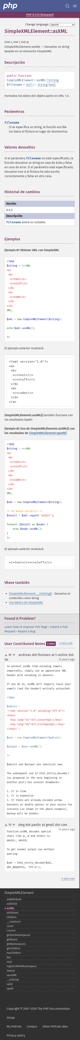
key (9, 957)
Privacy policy (16, 1035)
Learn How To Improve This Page (25, 627)
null (29, 84)
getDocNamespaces (18, 935)
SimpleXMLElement (18, 893)
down (13, 655)
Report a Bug (26, 631)
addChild (12, 903)
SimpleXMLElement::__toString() (30, 593)
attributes (12, 912)
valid (9, 984)
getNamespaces (16, 944)
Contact (32, 1026)
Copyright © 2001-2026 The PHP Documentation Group (38, 1013)
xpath (10, 988)
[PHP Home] (10, 6)
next (9, 961)
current (11, 930)
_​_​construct (13, 921)
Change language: (37, 24)
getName (12, 939)
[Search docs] (67, 6)
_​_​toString (13, 979)
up (6, 655)
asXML (10, 908)
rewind (11, 970)
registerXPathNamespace (22, 966)
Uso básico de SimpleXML (26, 602)
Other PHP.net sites (55, 1026)
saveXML (12, 975)
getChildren (13, 948)
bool (52, 84)
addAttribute (14, 899)
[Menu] (75, 6)
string (54, 80)
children (11, 917)
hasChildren (14, 952)
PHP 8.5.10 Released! (40, 15)
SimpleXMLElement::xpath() (48, 433)
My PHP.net (14, 1026)
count (10, 926)
